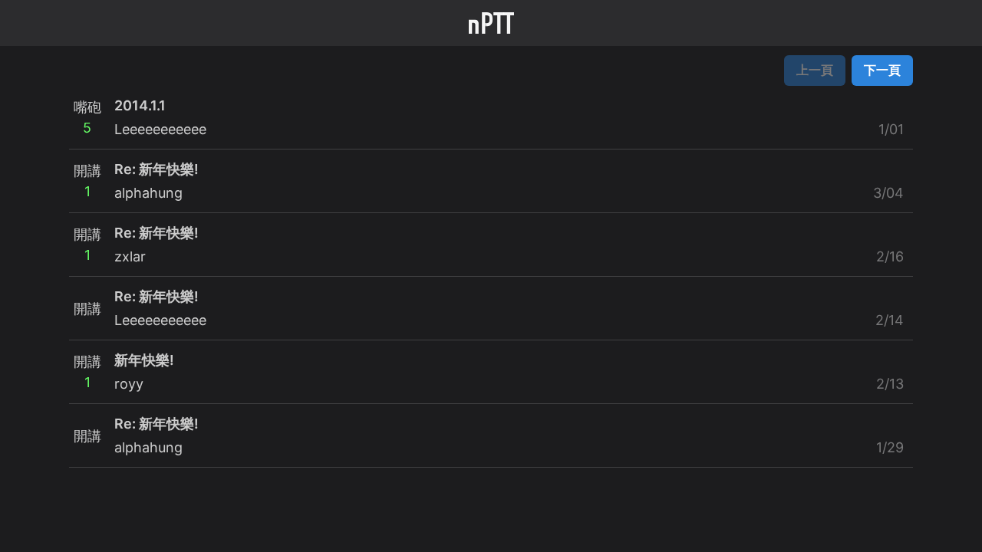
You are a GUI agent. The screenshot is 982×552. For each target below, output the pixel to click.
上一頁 (814, 69)
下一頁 (882, 69)
